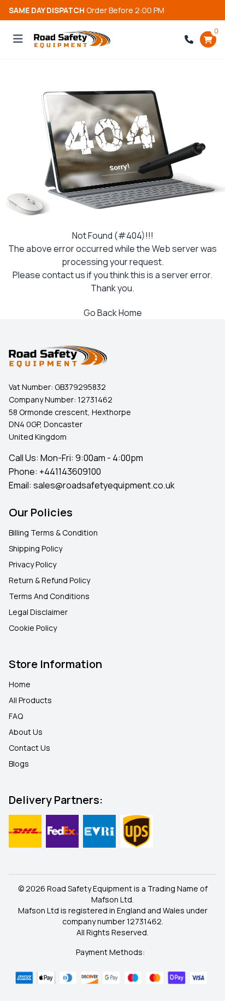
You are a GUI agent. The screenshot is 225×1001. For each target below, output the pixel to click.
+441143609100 (70, 471)
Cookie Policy (33, 628)
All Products (30, 700)
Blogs (19, 763)
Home (20, 684)
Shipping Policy (35, 548)
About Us (26, 732)
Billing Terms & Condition (53, 532)
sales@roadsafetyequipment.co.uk (104, 485)
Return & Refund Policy (49, 580)
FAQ (16, 716)
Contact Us (29, 748)
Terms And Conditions (49, 596)
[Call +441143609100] (189, 39)
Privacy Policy (32, 564)
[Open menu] (18, 39)
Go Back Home (113, 313)
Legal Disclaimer (38, 612)
